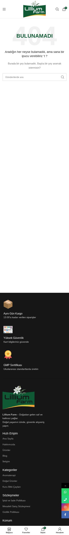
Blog (5, 455)
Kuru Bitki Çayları (12, 486)
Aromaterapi (9, 475)
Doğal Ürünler (10, 481)
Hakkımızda (9, 444)
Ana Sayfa (8, 438)
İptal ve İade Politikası (14, 500)
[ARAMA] (62, 77)
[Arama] (57, 9)
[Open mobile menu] (4, 9)
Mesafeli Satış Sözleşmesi (16, 506)
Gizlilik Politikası (11, 512)
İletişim (6, 461)
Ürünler (6, 450)
